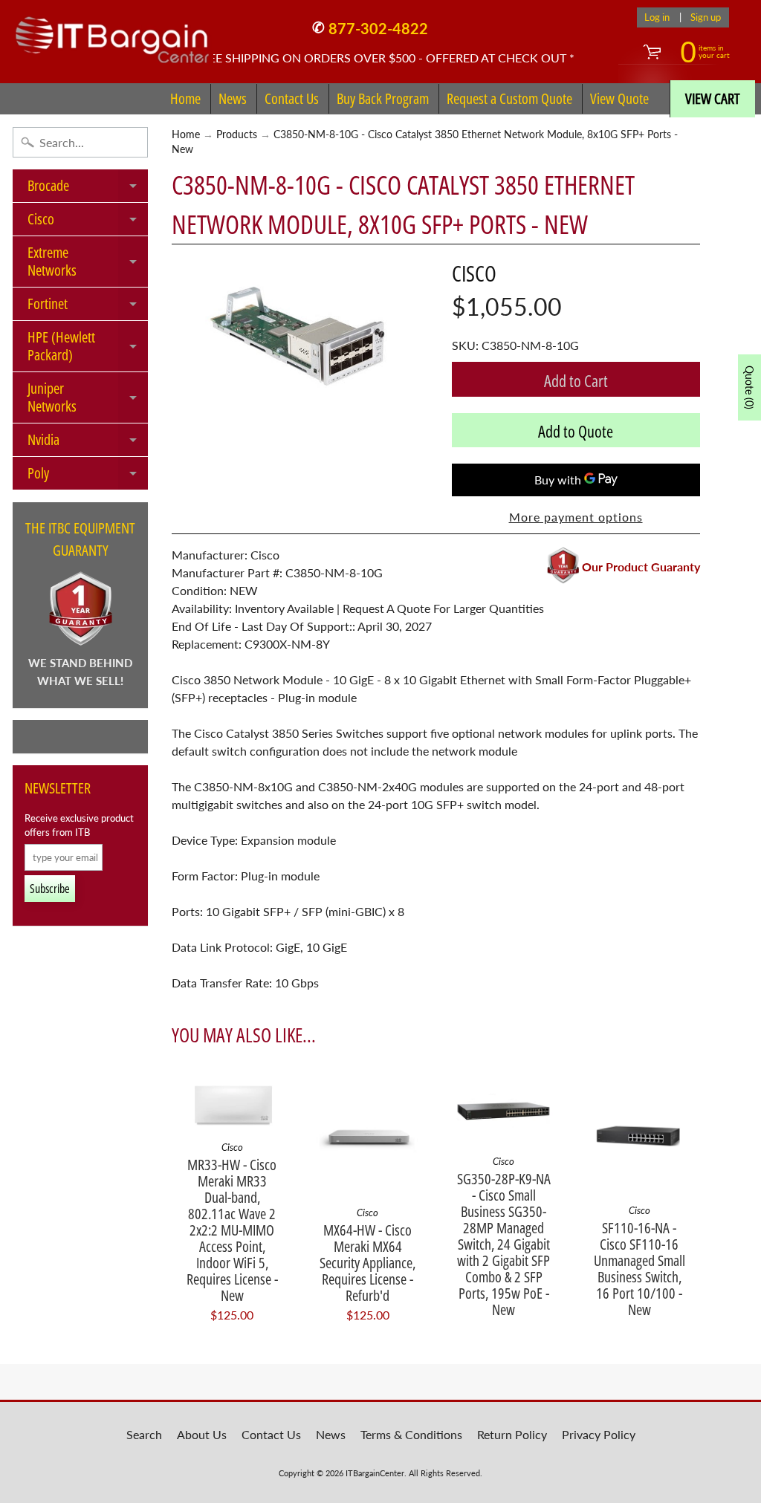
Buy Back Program (383, 98)
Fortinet (87, 306)
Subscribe (50, 888)
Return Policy (512, 1434)
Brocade (87, 188)
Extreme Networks (87, 262)
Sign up (705, 17)
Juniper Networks (87, 398)
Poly (87, 476)
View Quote (619, 98)
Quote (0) (749, 387)
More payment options (576, 517)
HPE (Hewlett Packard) (87, 347)
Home (185, 98)
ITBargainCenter (375, 1473)
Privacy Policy (598, 1434)
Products (236, 134)
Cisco (87, 222)
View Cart (712, 98)
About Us (202, 1434)
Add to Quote (575, 431)
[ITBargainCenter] (112, 34)
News (232, 98)
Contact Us (292, 98)
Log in (657, 17)
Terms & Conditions (411, 1434)
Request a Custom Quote (509, 98)
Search (144, 1434)
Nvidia (87, 442)
